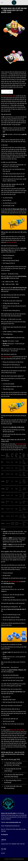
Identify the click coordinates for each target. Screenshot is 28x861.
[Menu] (2, 2)
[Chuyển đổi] (2, 763)
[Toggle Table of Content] (9, 91)
